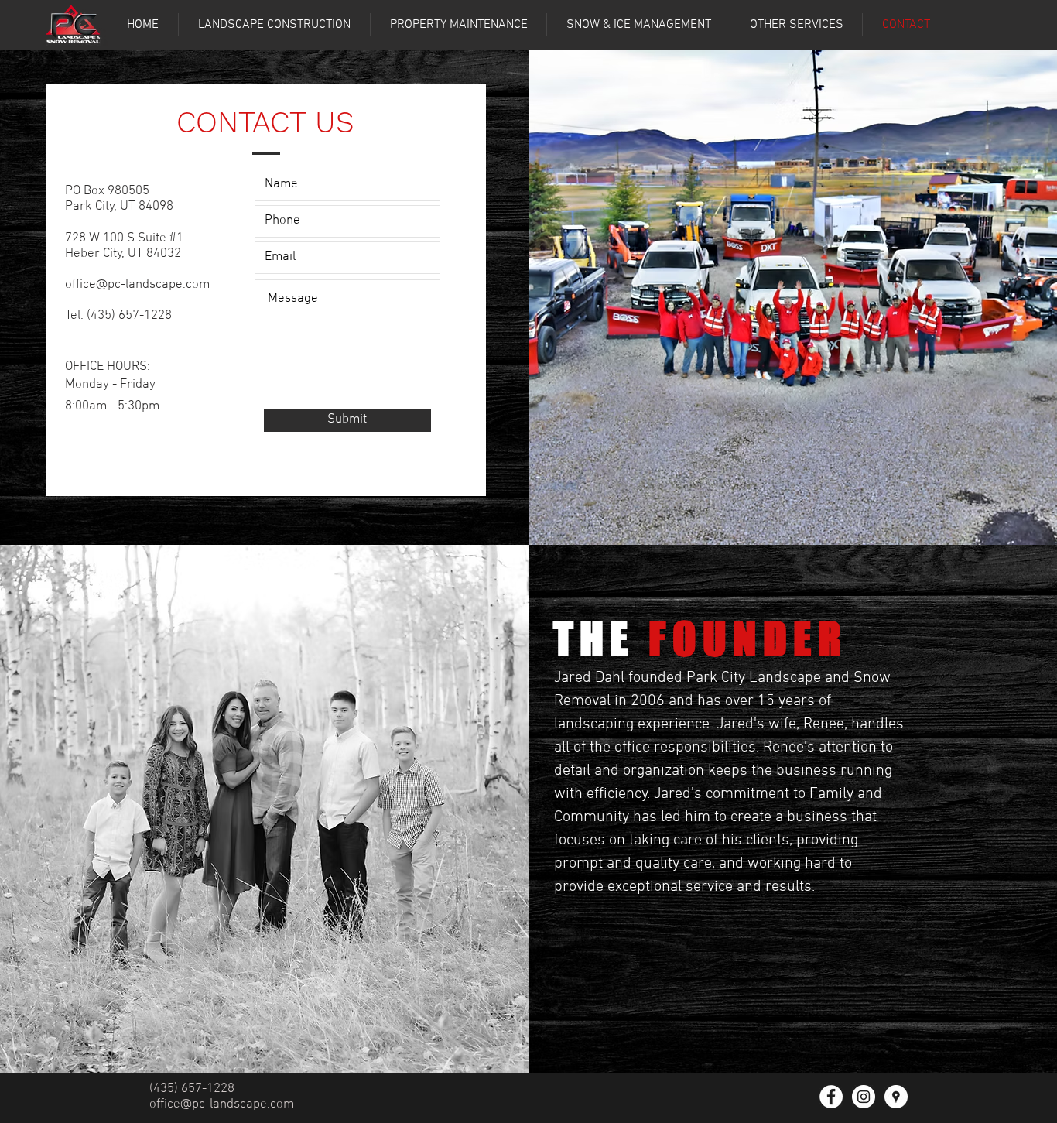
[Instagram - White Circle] (863, 1096)
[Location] (896, 1096)
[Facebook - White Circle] (831, 1096)
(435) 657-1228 (129, 316)
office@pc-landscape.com (137, 285)
